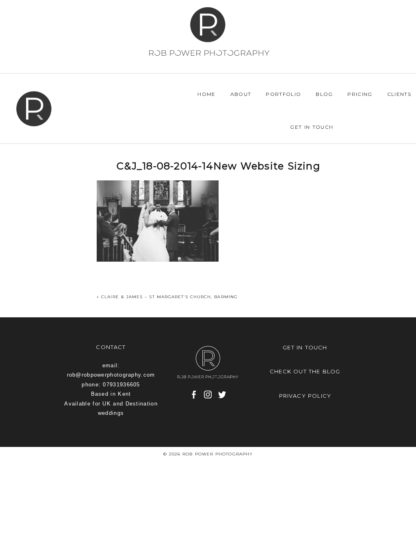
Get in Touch (311, 127)
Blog (324, 94)
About (240, 94)
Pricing (359, 94)
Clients (399, 94)
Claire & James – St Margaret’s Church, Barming (169, 296)
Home (206, 94)
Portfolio (283, 94)
